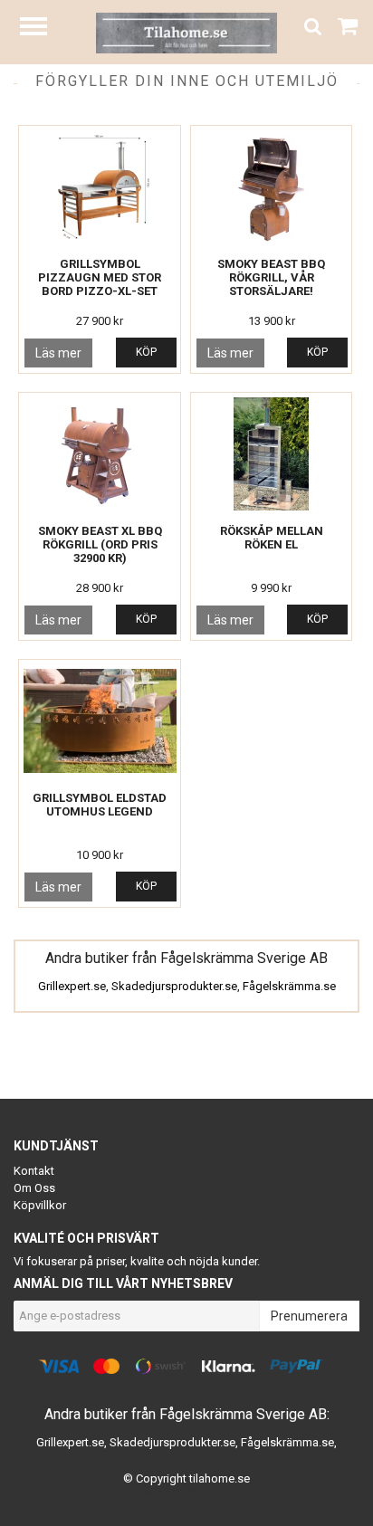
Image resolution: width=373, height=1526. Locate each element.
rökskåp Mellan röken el (271, 537)
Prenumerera (309, 1316)
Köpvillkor (40, 1205)
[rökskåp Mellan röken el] (272, 453)
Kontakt (34, 1171)
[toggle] (42, 28)
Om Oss (34, 1188)
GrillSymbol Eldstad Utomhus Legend (100, 804)
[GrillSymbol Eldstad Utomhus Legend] (100, 720)
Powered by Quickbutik (187, 1493)
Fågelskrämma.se (289, 986)
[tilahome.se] (186, 32)
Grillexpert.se (72, 986)
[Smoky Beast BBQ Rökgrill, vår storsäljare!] (272, 186)
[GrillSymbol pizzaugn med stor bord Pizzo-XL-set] (100, 186)
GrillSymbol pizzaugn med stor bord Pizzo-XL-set (99, 277)
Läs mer (58, 353)
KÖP (146, 352)
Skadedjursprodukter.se (174, 986)
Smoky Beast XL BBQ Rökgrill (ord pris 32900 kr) (100, 544)
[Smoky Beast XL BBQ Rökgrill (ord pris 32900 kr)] (100, 453)
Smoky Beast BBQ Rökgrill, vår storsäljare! (271, 277)
